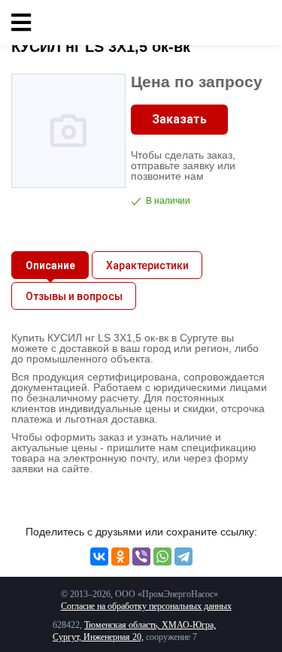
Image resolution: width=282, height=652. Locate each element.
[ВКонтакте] (99, 556)
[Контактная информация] (259, 22)
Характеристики (147, 265)
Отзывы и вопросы (74, 296)
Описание (50, 265)
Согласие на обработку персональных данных (146, 606)
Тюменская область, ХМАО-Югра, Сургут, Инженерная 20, (134, 631)
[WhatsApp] (162, 556)
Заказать (179, 119)
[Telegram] (183, 556)
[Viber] (141, 556)
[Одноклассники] (120, 556)
